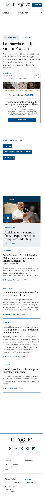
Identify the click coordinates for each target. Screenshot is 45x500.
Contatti (7, 461)
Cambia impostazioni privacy (9, 491)
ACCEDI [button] (30, 95)
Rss (6, 470)
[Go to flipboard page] (33, 448)
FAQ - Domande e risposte (11, 465)
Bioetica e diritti (11, 37)
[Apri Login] (8, 5)
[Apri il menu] (2, 5)
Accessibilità (9, 486)
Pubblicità (28, 461)
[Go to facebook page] (10, 448)
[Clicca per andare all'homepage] (21, 440)
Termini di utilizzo (11, 483)
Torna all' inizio (30, 480)
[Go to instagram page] (27, 448)
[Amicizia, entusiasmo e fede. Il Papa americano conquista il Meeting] (21, 212)
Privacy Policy (10, 479)
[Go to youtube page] (16, 448)
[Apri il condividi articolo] (37, 75)
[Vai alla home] (21, 5)
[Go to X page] (22, 448)
